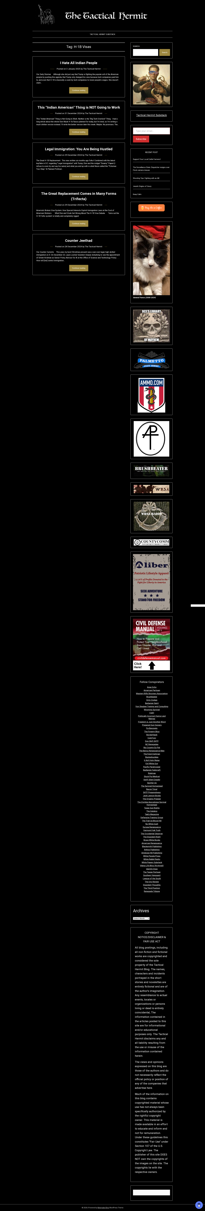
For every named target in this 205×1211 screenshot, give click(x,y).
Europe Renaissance (152, 827)
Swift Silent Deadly (151, 779)
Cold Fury (152, 738)
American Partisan (152, 690)
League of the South (152, 878)
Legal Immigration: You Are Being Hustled (78, 149)
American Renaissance (152, 843)
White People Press (151, 856)
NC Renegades (151, 744)
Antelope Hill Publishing (151, 853)
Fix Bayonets (151, 728)
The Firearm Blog (151, 731)
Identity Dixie (152, 869)
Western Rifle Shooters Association (152, 693)
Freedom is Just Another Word (152, 722)
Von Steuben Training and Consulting (151, 706)
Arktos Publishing (152, 849)
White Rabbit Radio (151, 859)
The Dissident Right (152, 837)
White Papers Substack (152, 862)
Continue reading (78, 90)
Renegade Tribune (152, 891)
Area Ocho (151, 687)
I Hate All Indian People (78, 63)
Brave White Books (152, 840)
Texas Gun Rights (152, 808)
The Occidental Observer (152, 833)
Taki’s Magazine (152, 814)
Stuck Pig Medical (152, 776)
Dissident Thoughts (152, 885)
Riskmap (152, 773)
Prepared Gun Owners (152, 725)
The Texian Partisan (152, 872)
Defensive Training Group (152, 817)
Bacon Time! (151, 789)
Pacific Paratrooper (151, 767)
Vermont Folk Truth (151, 830)
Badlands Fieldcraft (152, 770)
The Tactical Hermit (92, 69)
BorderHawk (151, 735)
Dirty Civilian (151, 700)
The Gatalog (151, 811)
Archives (141, 910)
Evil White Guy (152, 763)
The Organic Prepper (152, 799)
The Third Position (152, 888)
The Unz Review (152, 882)
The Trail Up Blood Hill (151, 821)
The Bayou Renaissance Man (151, 751)
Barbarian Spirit (152, 703)
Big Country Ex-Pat (152, 747)
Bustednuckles (151, 757)
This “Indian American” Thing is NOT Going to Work (78, 107)
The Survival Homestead (152, 786)
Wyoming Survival (152, 709)
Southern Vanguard (151, 875)
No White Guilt (151, 824)
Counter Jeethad (78, 240)
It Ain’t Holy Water (152, 760)
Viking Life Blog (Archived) (152, 865)
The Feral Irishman (152, 754)
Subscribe (141, 139)
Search (136, 46)
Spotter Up (152, 783)
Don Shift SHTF (152, 741)
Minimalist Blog (103, 1208)
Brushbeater (151, 697)
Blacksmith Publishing (152, 846)
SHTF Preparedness (152, 792)
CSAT (151, 713)
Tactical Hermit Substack (102, 34)
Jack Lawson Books (152, 795)
